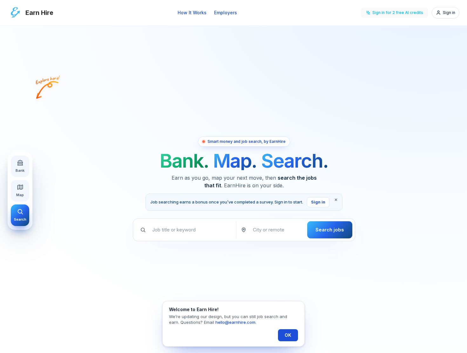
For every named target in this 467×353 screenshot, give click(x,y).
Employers (225, 12)
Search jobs (329, 230)
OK (288, 335)
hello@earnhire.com (235, 322)
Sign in (318, 202)
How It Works (192, 12)
